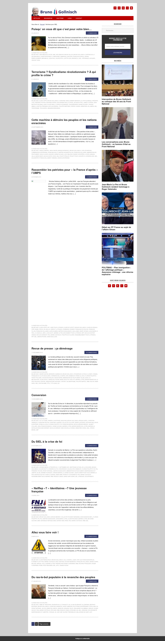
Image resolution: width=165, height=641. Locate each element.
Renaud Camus (58, 476)
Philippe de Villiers (68, 335)
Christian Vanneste (56, 606)
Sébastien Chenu (80, 428)
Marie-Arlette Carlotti (67, 379)
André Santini (43, 374)
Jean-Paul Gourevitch (56, 58)
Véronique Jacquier (88, 58)
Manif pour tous (84, 472)
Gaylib (76, 424)
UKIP (58, 612)
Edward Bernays (74, 100)
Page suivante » (44, 624)
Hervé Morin (58, 377)
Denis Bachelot (53, 152)
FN (61, 424)
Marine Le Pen (58, 333)
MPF (83, 333)
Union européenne (63, 158)
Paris (66, 520)
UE (55, 612)
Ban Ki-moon (53, 150)
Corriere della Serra (58, 376)
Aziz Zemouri (60, 54)
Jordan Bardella (58, 472)
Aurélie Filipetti (69, 327)
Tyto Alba (54, 383)
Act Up (41, 420)
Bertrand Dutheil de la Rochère (80, 467)
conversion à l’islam (65, 469)
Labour (90, 608)
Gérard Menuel (83, 424)
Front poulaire (37, 377)
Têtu (48, 383)
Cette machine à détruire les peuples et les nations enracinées (64, 121)
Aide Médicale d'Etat (45, 54)
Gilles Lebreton (47, 608)
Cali (64, 560)
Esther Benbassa (70, 561)
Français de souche (81, 329)
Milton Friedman (42, 106)
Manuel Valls (41, 563)
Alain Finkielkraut (45, 560)
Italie (71, 608)
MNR (38, 520)
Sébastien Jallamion (87, 106)
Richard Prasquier (85, 563)
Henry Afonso (84, 331)
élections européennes (81, 606)
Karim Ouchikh (83, 104)
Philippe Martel (81, 381)
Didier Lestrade (80, 422)
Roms (40, 565)
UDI (58, 383)
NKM (62, 428)
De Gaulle (47, 329)
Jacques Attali (78, 102)
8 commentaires (92, 177)
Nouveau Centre (39, 381)
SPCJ (57, 565)
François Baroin (67, 424)
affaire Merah (44, 467)
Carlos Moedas (86, 150)
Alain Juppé (43, 100)
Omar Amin (59, 474)
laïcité (76, 472)
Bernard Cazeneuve (55, 374)
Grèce (55, 608)
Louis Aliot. (49, 333)
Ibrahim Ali (45, 58)
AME (54, 54)
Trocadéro (43, 108)
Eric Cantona (59, 561)
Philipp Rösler (64, 156)
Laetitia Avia (67, 58)
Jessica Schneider (62, 104)
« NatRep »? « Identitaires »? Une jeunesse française (59, 489)
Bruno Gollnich (68, 374)
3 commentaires (92, 79)
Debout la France (56, 329)
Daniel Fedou (39, 329)
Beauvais (64, 420)
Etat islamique (87, 100)
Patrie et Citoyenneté (70, 474)
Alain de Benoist (76, 604)
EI (81, 100)
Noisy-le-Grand (50, 474)
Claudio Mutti (43, 469)
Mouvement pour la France (72, 333)
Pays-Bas (53, 610)
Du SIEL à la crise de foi (47, 441)
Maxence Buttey (39, 474)
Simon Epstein (41, 336)
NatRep (59, 520)
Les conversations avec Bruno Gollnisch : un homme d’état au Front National (116, 144)
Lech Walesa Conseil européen (74, 154)
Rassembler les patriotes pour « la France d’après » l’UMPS (65, 171)
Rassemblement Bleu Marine (41, 476)
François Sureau (78, 56)
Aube (45, 420)
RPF (33, 336)
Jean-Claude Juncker (47, 154)
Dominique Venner (69, 329)
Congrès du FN (53, 469)
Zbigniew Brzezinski (54, 108)
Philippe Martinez (64, 106)
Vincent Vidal (36, 60)
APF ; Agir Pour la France (55, 327)
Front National (48, 471)
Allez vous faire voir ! (45, 532)
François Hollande (80, 152)
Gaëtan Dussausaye (59, 471)
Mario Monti (39, 156)
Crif (33, 329)
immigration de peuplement (71, 377)
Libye (44, 333)
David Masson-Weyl (86, 517)
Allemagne (85, 604)
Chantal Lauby (71, 560)
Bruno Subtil (83, 420)
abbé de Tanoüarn (45, 604)
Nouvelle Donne (69, 428)
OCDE (54, 156)
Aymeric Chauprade (54, 420)
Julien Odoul (44, 379)
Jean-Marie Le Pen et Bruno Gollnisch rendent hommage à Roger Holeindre (115, 186)
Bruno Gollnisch (79, 54)
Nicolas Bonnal (53, 106)
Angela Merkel (44, 150)
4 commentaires (92, 399)
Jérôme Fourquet (46, 472)
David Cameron (67, 606)
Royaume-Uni (74, 610)
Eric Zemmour (70, 376)
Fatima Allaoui (80, 376)
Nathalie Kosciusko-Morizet (40, 428)
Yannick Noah (64, 565)
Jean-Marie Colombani (81, 608)
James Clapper (88, 102)
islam (82, 377)
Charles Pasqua (92, 327)
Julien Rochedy (73, 518)
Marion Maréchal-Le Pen (80, 426)
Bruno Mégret (55, 517)
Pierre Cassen (75, 106)
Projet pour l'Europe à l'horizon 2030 (82, 156)
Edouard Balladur (92, 422)
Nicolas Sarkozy (41, 335)
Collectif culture (68, 422)
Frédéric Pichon (40, 102)
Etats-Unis (92, 606)
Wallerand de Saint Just (84, 612)
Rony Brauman (48, 565)
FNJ (97, 469)
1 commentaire (92, 33)
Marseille (75, 58)
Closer (89, 374)
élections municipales (87, 560)
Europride (35, 424)
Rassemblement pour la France (85, 335)
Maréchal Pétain (54, 379)
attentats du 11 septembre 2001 (59, 467)
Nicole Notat (48, 156)
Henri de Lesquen (63, 608)
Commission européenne (39, 152)
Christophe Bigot (46, 56)
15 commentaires (91, 536)
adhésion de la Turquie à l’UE (61, 604)
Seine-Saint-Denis (69, 476)
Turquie (51, 612)
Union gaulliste (52, 336)
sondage (81, 476)
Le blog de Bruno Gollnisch (56, 11)
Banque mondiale (63, 150)
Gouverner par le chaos (65, 102)
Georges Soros (51, 102)
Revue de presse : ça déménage (52, 348)
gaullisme (75, 331)
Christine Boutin (43, 422)
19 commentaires (91, 352)
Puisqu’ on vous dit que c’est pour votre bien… (62, 29)
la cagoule (38, 333)
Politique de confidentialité (82, 638)
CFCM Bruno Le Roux (80, 374)
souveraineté (89, 476)
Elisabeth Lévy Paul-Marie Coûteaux (43, 561)
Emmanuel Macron (66, 56)
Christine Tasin (64, 100)
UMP (37, 430)
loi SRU (87, 154)
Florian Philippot (90, 376)
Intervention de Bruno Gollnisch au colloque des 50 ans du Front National (116, 101)
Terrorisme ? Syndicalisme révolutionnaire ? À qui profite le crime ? (64, 73)
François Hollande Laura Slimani (47, 331)
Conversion (39, 395)
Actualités (43, 52)
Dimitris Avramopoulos (65, 152)
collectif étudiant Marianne (70, 517)
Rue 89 (92, 381)
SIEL (80, 58)
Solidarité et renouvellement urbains (44, 158)
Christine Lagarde (56, 422)
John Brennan (73, 104)
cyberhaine (56, 56)
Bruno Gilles (68, 54)
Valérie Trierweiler (69, 612)
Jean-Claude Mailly (49, 104)
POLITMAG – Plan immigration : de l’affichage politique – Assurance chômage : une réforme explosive (117, 271)
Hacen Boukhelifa (48, 377)
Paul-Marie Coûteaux (54, 335)
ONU (57, 156)
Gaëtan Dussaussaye (65, 331)
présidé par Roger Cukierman (65, 563)
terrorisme (35, 108)
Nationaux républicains (48, 520)
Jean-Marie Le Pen (61, 518)
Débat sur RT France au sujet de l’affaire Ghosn (116, 228)
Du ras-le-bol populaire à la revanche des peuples (63, 577)
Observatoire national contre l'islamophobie (60, 381)
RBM (88, 381)
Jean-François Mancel (45, 426)
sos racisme (43, 383)
